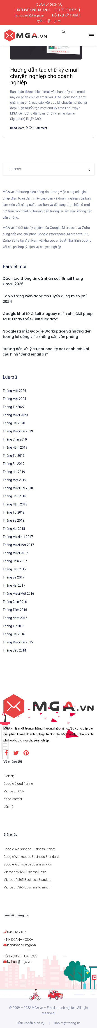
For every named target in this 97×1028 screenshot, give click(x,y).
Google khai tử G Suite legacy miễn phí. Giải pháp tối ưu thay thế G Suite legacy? (48, 316)
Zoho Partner (12, 799)
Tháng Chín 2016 (15, 601)
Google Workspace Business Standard (31, 856)
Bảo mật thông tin (67, 1023)
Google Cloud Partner (18, 783)
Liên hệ (8, 806)
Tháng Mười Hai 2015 (18, 642)
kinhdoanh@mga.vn (29, 15)
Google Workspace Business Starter (29, 849)
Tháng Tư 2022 (14, 407)
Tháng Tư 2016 (14, 626)
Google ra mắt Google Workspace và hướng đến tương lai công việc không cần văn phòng (47, 334)
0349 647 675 (17, 932)
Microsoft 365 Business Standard (27, 879)
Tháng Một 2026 (14, 390)
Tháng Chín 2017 (15, 561)
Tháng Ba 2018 (13, 520)
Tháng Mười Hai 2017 (18, 537)
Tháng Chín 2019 (15, 439)
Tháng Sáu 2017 (14, 569)
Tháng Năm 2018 (15, 504)
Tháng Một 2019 (14, 480)
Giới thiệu (9, 776)
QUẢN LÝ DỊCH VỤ (49, 4)
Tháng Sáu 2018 (14, 496)
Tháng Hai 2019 (14, 472)
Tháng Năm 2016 (15, 618)
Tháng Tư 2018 (14, 512)
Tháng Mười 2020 (15, 415)
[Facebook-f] (6, 752)
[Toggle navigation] (91, 35)
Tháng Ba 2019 (13, 464)
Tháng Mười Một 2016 (18, 593)
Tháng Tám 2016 (15, 610)
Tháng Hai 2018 (14, 528)
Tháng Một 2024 (14, 399)
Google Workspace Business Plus (27, 864)
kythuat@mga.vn (49, 21)
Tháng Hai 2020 (14, 423)
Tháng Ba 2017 (13, 577)
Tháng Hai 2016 (14, 634)
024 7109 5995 (65, 10)
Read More (17, 128)
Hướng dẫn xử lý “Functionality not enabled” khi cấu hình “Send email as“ (46, 351)
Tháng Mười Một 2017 (18, 545)
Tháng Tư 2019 (14, 455)
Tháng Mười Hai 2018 (18, 488)
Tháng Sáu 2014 (14, 650)
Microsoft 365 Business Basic (24, 872)
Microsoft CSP (13, 791)
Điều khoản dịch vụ (30, 1023)
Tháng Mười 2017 (15, 553)
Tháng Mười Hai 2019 (18, 431)
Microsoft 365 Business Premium (27, 887)
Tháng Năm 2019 (15, 447)
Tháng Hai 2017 (14, 585)
